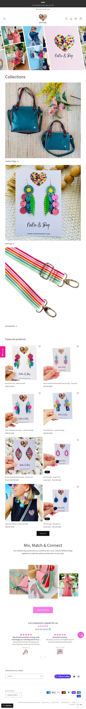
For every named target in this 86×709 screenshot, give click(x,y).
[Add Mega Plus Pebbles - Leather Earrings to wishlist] (40, 487)
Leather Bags (10, 161)
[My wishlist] (75, 18)
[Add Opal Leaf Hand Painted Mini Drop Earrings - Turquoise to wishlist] (78, 346)
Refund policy (45, 702)
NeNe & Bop (25, 702)
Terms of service (65, 702)
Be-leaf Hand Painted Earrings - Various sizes (19, 477)
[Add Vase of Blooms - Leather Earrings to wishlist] (78, 393)
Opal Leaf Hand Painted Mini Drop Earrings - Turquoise (60, 383)
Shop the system (43, 610)
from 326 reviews (41, 629)
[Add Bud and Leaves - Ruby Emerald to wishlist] (40, 346)
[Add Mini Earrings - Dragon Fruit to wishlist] (78, 440)
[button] (4, 18)
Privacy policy (55, 702)
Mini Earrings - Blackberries (51, 524)
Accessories (10, 326)
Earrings (8, 243)
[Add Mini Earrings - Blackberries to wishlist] (78, 487)
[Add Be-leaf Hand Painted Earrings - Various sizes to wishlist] (40, 440)
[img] (43, 626)
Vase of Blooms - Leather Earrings (53, 430)
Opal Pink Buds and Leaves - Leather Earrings (19, 430)
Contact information (75, 704)
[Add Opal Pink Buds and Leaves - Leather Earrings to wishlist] (40, 393)
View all (43, 533)
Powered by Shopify (34, 702)
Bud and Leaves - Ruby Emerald (15, 383)
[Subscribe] (40, 676)
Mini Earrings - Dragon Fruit (52, 477)
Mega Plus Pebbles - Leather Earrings (16, 524)
